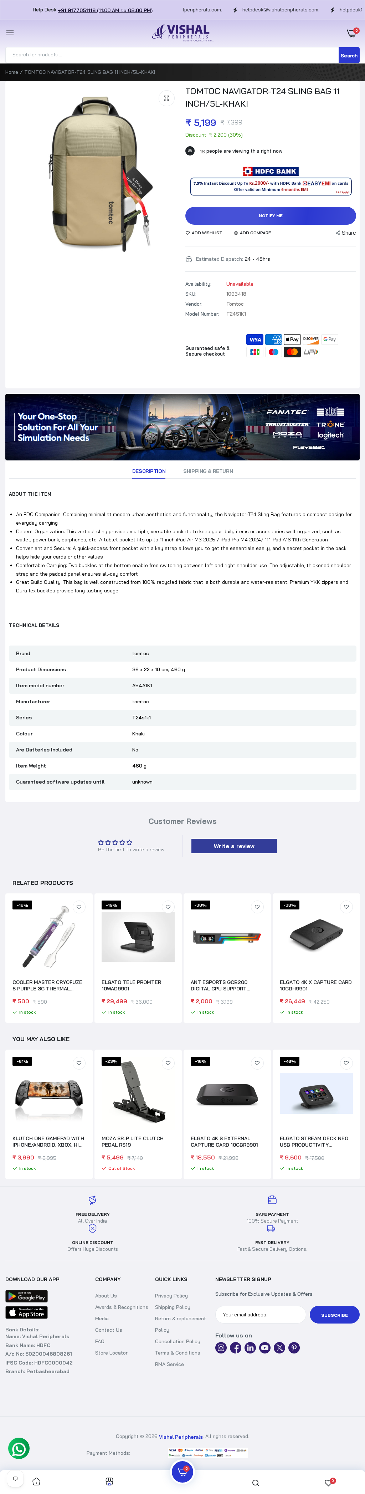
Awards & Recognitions (121, 1307)
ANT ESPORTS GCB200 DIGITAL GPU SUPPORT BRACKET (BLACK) (219, 985)
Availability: (198, 284)
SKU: (190, 294)
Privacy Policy (171, 1295)
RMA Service (169, 1364)
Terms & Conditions (177, 1353)
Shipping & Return (208, 471)
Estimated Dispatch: (219, 259)
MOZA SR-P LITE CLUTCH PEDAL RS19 (133, 1141)
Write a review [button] (234, 846)
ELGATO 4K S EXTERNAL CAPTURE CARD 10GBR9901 (224, 1141)
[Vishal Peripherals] (180, 33)
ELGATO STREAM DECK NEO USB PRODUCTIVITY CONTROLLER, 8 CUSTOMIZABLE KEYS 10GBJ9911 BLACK (314, 1141)
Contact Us (108, 1330)
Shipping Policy (172, 1307)
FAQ (99, 1341)
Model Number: (202, 314)
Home (11, 72)
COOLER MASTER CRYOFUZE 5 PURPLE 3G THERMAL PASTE (47, 985)
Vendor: (193, 304)
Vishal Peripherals (181, 1437)
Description (148, 471)
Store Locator (111, 1353)
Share (349, 232)
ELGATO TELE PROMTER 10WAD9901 (131, 985)
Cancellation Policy (177, 1341)
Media (102, 1318)
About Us (106, 1295)
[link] (182, 427)
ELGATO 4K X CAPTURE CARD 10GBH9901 (316, 985)
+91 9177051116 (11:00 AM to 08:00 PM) (105, 10)
